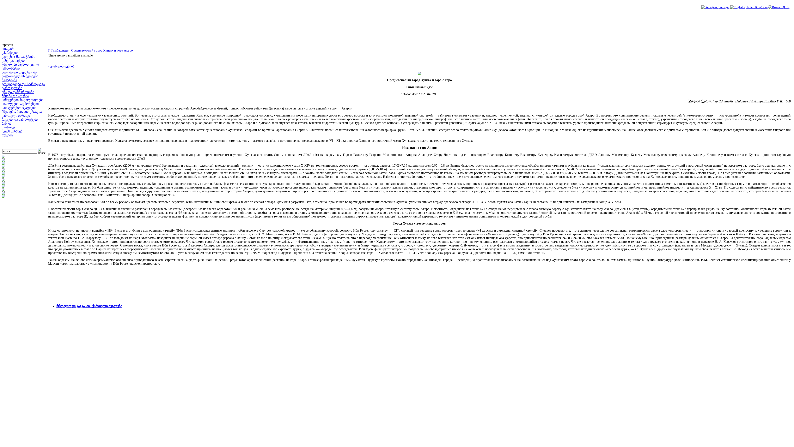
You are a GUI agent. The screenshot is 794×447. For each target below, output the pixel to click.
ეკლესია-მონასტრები (18, 56)
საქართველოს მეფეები (20, 76)
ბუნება (7, 123)
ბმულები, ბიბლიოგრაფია (22, 111)
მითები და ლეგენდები (19, 72)
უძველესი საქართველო (20, 64)
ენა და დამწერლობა (18, 92)
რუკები (7, 135)
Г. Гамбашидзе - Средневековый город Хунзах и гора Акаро (90, 50)
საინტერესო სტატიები (19, 107)
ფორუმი (8, 127)
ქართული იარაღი (16, 115)
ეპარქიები (10, 52)
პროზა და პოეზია (15, 96)
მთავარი (8, 48)
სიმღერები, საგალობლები (22, 100)
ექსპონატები (11, 68)
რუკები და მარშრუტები (20, 119)
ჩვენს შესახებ (12, 131)
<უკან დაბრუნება (61, 66)
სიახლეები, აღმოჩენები (20, 104)
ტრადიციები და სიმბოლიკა (23, 84)
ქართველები (12, 88)
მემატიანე (9, 80)
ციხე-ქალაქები (13, 60)
